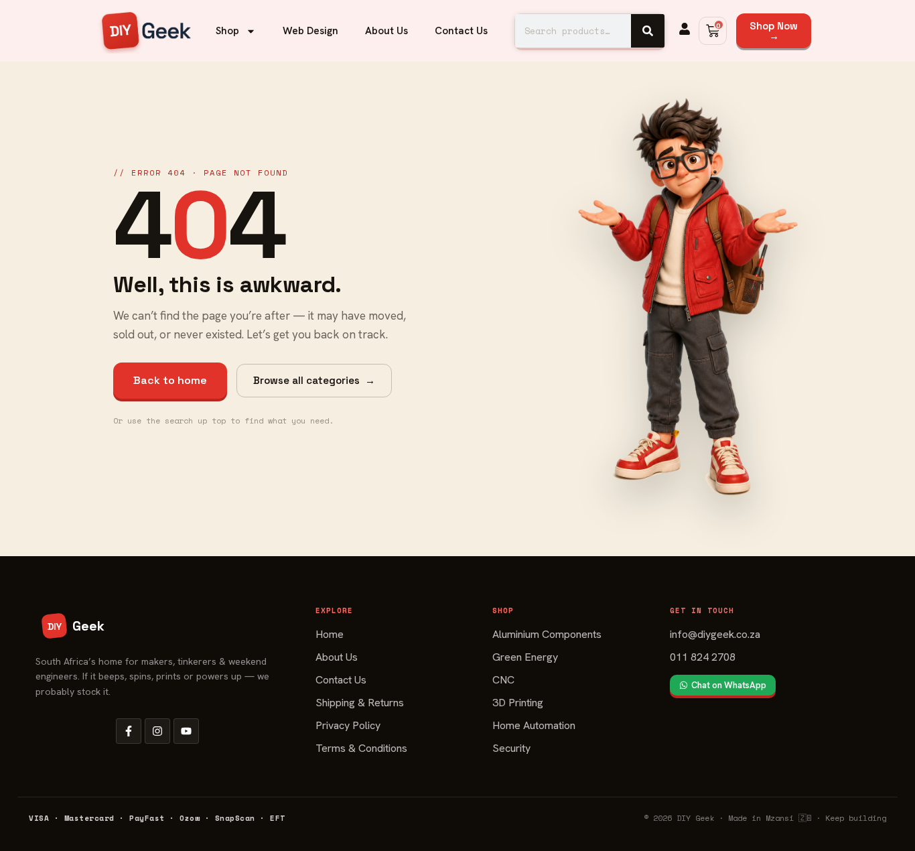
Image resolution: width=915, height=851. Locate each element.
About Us (386, 31)
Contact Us (461, 31)
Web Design (310, 31)
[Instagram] (157, 731)
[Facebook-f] (128, 731)
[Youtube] (186, 731)
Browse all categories (314, 380)
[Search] (647, 31)
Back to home (170, 380)
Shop (227, 31)
